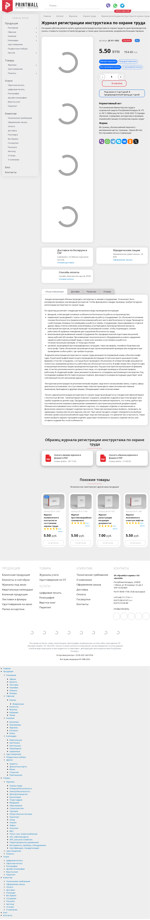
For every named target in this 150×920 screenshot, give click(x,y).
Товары (9, 60)
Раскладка (13, 134)
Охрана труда (16, 785)
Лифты (13, 825)
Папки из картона (13, 609)
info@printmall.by (121, 609)
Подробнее (53, 543)
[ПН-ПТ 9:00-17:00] (131, 5)
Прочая (11, 52)
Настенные (15, 742)
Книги (12, 733)
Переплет (12, 106)
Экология (14, 828)
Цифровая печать (16, 89)
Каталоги (14, 730)
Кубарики (14, 712)
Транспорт (14, 817)
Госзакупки (13, 143)
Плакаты (12, 73)
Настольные (15, 745)
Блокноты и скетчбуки (16, 579)
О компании (13, 159)
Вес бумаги (13, 139)
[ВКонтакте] (124, 141)
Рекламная (13, 27)
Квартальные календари (17, 589)
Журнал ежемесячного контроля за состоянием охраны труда (51, 520)
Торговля (14, 811)
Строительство (17, 808)
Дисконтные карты (18, 766)
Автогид (12, 151)
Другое (9, 760)
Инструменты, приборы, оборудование (28, 845)
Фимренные (18, 704)
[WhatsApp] (107, 141)
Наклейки (14, 687)
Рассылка (12, 147)
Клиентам (10, 113)
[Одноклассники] (130, 141)
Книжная (12, 36)
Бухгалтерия (15, 797)
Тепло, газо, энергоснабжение (23, 834)
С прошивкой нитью (132, 67)
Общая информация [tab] (54, 291)
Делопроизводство (19, 794)
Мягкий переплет (108, 61)
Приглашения (16, 775)
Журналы (12, 65)
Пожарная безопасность (21, 788)
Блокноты (14, 706)
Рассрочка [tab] (91, 291)
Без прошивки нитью (110, 67)
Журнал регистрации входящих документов (105, 518)
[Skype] (118, 141)
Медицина (14, 802)
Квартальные (16, 740)
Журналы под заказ (14, 584)
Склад (12, 819)
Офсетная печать (16, 85)
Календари (13, 40)
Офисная (12, 32)
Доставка (12, 130)
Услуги (8, 80)
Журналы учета (49, 574)
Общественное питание (21, 814)
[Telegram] (113, 141)
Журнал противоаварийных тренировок (81, 517)
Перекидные (15, 748)
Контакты (10, 172)
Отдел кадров (16, 800)
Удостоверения (15, 44)
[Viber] (101, 141)
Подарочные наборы (18, 48)
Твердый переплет (128, 61)
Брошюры (14, 722)
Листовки (14, 684)
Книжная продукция (15, 594)
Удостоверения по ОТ (52, 579)
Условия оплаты (66, 279)
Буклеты (13, 682)
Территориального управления (24, 842)
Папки (12, 715)
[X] (135, 141)
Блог (7, 167)
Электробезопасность (20, 791)
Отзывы (12, 155)
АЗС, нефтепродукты (19, 836)
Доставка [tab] (75, 291)
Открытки (14, 772)
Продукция (11, 23)
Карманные (15, 751)
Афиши (13, 679)
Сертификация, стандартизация (24, 848)
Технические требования (20, 118)
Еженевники (15, 724)
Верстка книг (14, 101)
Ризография (13, 93)
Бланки (13, 700)
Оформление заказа (17, 122)
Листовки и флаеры (14, 599)
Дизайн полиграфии (17, 97)
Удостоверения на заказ (17, 604)
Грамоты (14, 763)
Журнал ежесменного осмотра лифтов (134, 517)
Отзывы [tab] (107, 291)
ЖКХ (11, 831)
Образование (16, 805)
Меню (12, 769)
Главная (7, 668)
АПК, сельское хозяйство (21, 839)
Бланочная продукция (16, 574)
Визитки (13, 709)
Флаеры (13, 693)
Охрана (13, 822)
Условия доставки (65, 262)
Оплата (11, 126)
